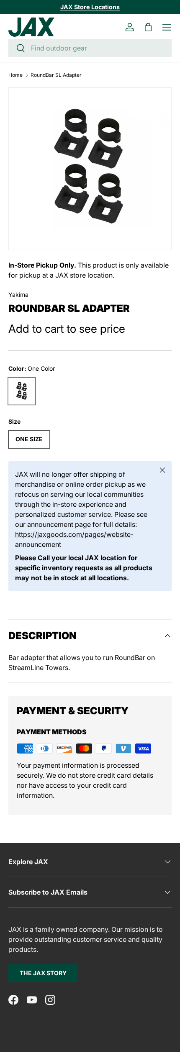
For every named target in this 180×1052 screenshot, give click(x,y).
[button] (148, 27)
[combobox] (90, 48)
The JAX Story (43, 972)
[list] (90, 169)
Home (15, 75)
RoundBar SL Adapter (56, 75)
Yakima (18, 294)
